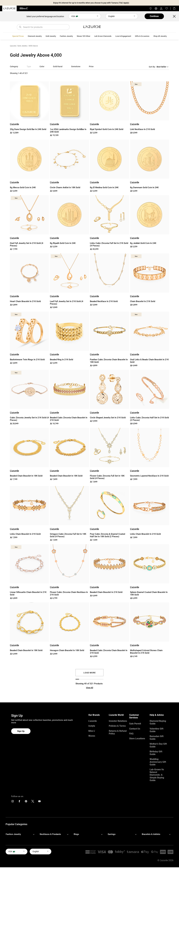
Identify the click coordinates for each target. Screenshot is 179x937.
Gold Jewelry (51, 36)
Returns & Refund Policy (118, 732)
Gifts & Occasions (142, 36)
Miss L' (91, 731)
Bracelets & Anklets (151, 834)
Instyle (91, 726)
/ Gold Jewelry (21, 46)
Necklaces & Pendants (50, 834)
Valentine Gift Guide (156, 730)
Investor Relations (118, 721)
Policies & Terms (117, 726)
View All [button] (89, 688)
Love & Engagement (123, 36)
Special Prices (18, 36)
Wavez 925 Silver (83, 36)
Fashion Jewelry (66, 36)
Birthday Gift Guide (156, 753)
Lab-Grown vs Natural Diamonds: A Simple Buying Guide (157, 775)
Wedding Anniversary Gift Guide (158, 762)
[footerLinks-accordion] (21, 834)
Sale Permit (135, 723)
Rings (76, 834)
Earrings (112, 834)
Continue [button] (154, 16)
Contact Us (134, 728)
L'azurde (13, 46)
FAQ (131, 733)
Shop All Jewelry (160, 36)
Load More (89, 673)
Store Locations (137, 738)
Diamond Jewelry (35, 36)
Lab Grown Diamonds (102, 36)
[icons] (12, 802)
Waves (91, 736)
